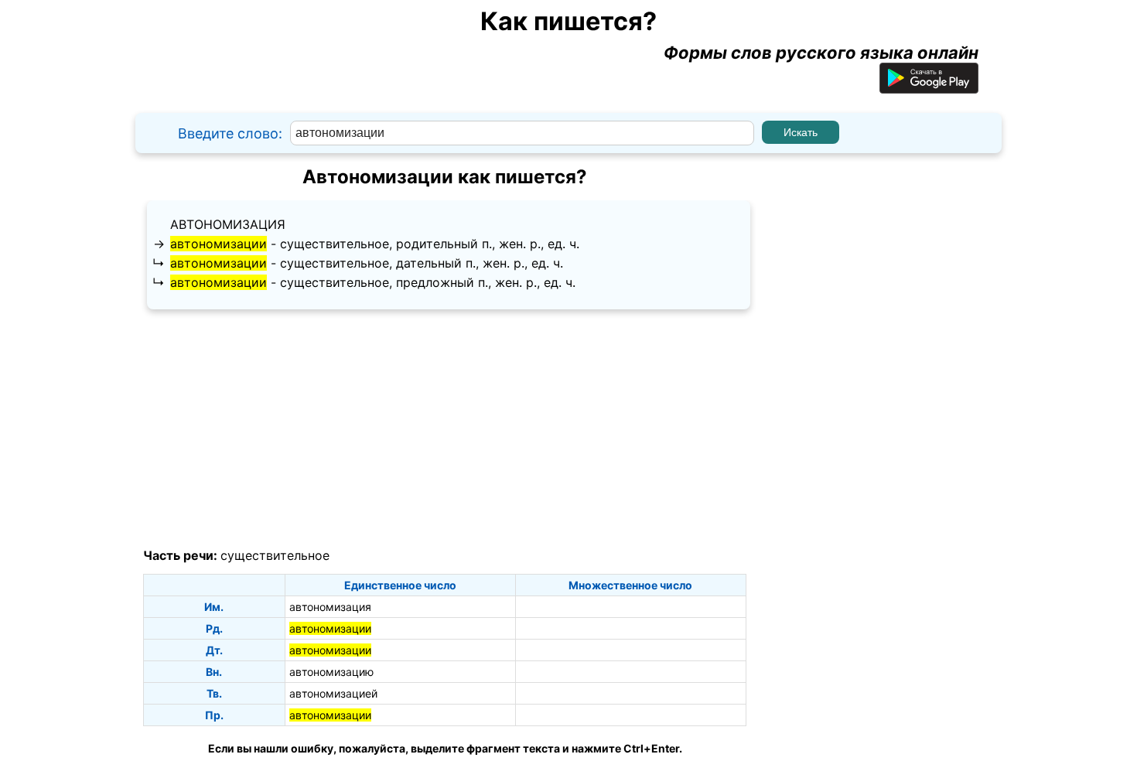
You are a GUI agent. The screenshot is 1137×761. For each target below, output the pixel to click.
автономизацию (331, 671)
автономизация (227, 224)
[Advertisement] (444, 429)
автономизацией (333, 693)
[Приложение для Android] (928, 87)
